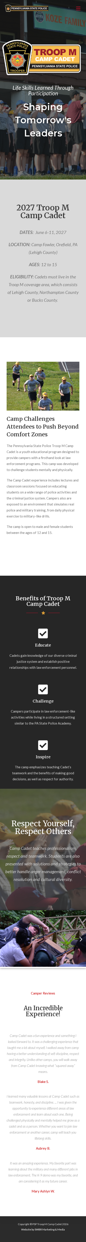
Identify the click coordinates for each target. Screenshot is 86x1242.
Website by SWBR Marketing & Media (43, 1229)
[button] (5, 939)
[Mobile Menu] (79, 8)
